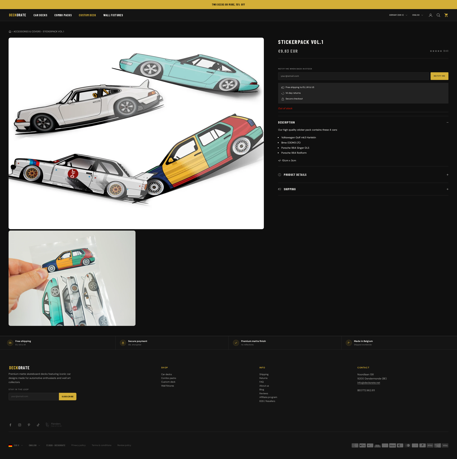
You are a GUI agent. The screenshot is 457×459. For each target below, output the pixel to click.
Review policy (124, 445)
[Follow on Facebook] (10, 425)
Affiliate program (268, 397)
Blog (261, 389)
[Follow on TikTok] (38, 425)
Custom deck (87, 15)
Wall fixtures (113, 15)
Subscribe (68, 396)
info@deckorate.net (368, 382)
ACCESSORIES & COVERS (27, 31)
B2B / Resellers (267, 401)
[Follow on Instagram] (19, 425)
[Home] (10, 31)
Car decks (40, 15)
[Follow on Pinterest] (29, 425)
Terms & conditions (101, 445)
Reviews (263, 393)
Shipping (263, 374)
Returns (263, 378)
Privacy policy (78, 445)
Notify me (439, 76)
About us (264, 385)
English (416, 15)
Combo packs (63, 15)
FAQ (261, 381)
